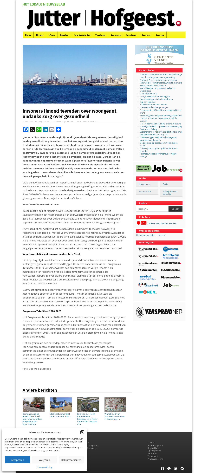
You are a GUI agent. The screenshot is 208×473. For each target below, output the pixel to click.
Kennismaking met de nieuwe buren (156, 99)
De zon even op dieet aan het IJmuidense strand (159, 144)
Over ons (160, 35)
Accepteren (17, 459)
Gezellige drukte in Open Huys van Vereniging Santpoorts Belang (161, 128)
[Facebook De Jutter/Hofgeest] (162, 469)
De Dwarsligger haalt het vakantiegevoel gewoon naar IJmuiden (158, 139)
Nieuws (39, 35)
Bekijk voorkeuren (71, 459)
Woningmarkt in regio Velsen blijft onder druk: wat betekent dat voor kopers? (161, 133)
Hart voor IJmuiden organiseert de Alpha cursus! (158, 119)
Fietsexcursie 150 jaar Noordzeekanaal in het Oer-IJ (160, 111)
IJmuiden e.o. (70, 121)
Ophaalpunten (154, 450)
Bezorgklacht (154, 448)
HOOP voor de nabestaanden (154, 104)
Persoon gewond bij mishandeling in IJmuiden (161, 115)
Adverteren (131, 35)
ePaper (51, 35)
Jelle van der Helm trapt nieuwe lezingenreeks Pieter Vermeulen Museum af (87, 418)
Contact (151, 442)
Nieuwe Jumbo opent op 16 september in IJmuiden (159, 149)
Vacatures (100, 35)
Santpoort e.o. (90, 121)
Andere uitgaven (155, 445)
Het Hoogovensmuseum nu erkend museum (160, 123)
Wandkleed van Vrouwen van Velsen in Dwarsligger (114, 416)
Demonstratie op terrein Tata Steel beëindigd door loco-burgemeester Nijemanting (33, 418)
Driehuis (90, 448)
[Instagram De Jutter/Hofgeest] (175, 469)
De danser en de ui (148, 93)
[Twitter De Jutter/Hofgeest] (169, 469)
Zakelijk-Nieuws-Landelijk (170, 192)
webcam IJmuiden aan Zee (162, 223)
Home (28, 35)
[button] (82, 432)
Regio (79, 121)
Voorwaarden (154, 456)
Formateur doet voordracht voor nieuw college (158, 155)
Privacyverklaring (44, 467)
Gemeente (115, 35)
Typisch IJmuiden (148, 102)
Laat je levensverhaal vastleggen (155, 96)
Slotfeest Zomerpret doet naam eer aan (60, 415)
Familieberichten (82, 35)
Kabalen (64, 35)
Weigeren (44, 459)
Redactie (146, 35)
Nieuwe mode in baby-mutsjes (154, 107)
